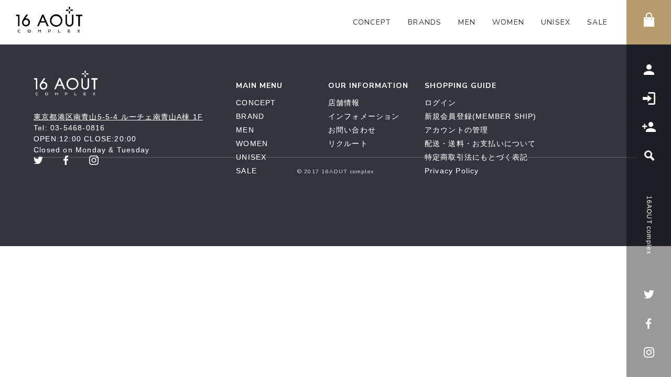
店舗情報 (344, 102)
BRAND (250, 116)
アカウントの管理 (457, 130)
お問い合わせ (352, 130)
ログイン (441, 102)
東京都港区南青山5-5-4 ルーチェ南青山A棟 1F (118, 117)
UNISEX (555, 22)
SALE (597, 22)
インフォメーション (364, 116)
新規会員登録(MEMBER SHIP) (481, 116)
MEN (466, 22)
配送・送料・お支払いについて (480, 143)
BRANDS (424, 22)
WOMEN (508, 22)
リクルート (348, 143)
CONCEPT (372, 22)
